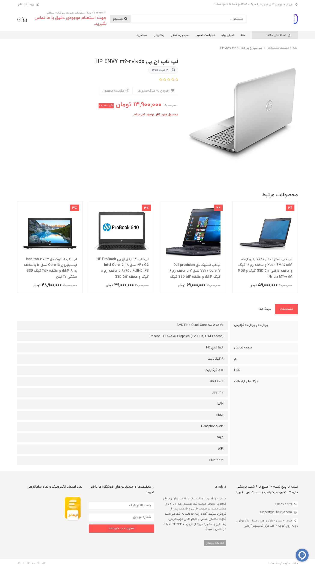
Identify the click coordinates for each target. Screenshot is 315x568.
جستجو (118, 19)
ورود (31, 4)
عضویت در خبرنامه (122, 528)
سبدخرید (142, 35)
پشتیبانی (158, 35)
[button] (22, 19)
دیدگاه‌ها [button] (264, 309)
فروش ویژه (227, 35)
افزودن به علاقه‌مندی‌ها (154, 91)
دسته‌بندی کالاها (277, 35)
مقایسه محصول (114, 91)
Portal (271, 563)
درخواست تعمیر (206, 35)
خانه (242, 35)
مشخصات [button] (286, 309)
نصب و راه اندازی (180, 35)
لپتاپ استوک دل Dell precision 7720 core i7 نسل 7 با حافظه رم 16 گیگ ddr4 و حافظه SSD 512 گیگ (194, 271)
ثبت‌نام (22, 4)
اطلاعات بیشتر (215, 543)
